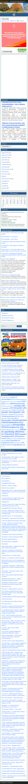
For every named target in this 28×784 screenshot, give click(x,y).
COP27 (7, 403)
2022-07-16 (13, 20)
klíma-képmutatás (13, 418)
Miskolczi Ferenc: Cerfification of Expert (10, 280)
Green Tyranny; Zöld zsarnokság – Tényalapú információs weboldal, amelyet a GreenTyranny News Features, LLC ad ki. (14, 701)
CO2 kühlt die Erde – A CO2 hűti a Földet (11, 555)
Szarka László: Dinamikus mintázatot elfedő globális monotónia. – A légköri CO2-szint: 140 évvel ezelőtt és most (13, 289)
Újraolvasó (4, 188)
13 (14, 200)
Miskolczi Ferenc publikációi (8, 488)
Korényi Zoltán (5, 162)
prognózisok (7, 442)
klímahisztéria (14, 422)
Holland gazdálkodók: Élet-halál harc (10, 464)
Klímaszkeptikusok (6, 476)
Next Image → (22, 51)
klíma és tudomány (12, 432)
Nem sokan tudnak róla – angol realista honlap (12, 697)
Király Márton (5, 159)
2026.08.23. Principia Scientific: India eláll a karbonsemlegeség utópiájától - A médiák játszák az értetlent (14, 121)
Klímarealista (4, 1)
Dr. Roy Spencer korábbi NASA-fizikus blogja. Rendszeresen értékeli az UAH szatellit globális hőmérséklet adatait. (12, 593)
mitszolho (5, 19)
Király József (5, 157)
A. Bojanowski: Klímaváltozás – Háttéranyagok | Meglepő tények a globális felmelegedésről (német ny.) (13, 567)
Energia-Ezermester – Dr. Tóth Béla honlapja (12, 516)
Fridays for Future (18, 410)
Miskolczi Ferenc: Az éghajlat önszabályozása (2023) (13, 297)
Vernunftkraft (5, 543)
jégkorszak (4, 418)
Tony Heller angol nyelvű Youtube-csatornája (12, 601)
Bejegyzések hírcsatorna (7, 315)
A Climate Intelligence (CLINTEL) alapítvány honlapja (14, 596)
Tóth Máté (4, 185)
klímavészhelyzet (6, 429)
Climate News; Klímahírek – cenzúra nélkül (11, 709)
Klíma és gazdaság (13, 430)
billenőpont (5, 401)
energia (19, 406)
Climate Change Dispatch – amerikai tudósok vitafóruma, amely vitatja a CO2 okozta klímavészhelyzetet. (12, 637)
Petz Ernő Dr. (5, 174)
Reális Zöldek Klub (6, 478)
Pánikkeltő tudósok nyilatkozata (9, 377)
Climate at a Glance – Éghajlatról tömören (11, 745)
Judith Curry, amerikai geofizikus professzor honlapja (14, 650)
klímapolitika (13, 425)
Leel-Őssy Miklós (6, 164)
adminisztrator (6, 20)
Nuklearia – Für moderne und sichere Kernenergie (13, 558)
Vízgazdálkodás (18, 445)
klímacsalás (8, 420)
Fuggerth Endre (5, 152)
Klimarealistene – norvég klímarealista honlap (12, 766)
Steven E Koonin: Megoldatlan (8, 258)
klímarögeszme (14, 427)
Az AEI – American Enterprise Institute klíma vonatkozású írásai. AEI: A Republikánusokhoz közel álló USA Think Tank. (14, 617)
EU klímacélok (18, 408)
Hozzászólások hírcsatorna (8, 317)
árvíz (3, 446)
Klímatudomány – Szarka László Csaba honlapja (13, 518)
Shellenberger (17, 442)
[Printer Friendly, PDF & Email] (22, 49)
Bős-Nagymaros (12, 401)
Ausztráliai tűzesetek (20, 399)
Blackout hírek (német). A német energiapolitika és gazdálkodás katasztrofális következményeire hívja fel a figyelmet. (13, 562)
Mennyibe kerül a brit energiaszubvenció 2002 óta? (13, 773)
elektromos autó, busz (7, 406)
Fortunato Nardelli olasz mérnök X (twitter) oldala (13, 768)
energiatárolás (5, 408)
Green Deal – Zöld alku (8, 414)
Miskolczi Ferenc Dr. (6, 169)
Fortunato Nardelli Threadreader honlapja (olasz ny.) (13, 771)
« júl (2, 206)
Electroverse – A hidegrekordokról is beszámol (12, 589)
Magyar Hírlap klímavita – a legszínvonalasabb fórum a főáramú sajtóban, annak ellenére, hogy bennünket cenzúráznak (14, 492)
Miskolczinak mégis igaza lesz (9, 363)
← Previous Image (7, 51)
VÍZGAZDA (8, 444)
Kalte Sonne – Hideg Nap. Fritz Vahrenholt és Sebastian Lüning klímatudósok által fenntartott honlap (12, 552)
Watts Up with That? (6, 586)
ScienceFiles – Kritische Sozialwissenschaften (12, 536)
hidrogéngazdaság (9, 416)
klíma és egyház (16, 429)
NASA (20, 438)
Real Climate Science (7, 603)
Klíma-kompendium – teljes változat (9, 239)
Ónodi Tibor (4, 171)
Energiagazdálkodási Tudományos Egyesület (12, 508)
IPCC (20, 416)
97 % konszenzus (5, 397)
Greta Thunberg (19, 414)
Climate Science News (7, 599)
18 (7, 202)
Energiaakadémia (6, 480)
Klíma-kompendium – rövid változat (9, 236)
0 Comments (21, 20)
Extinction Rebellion (6, 410)
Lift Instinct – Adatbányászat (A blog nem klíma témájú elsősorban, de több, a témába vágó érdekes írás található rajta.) (13, 512)
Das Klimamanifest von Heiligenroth (10, 541)
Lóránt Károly (5, 167)
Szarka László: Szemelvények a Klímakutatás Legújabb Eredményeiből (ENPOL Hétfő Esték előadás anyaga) (13, 255)
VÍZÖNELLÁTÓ (5, 502)
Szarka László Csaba (6, 178)
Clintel (19, 401)
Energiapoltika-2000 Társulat (8, 483)
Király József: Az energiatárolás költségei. (11, 275)
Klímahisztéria (5, 495)
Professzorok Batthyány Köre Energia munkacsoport (14, 520)
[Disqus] (14, 76)
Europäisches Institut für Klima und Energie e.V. (12, 534)
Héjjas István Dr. (5, 155)
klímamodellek (7, 425)
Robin (3, 176)
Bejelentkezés (5, 313)
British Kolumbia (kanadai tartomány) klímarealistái (13, 760)
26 (10, 203)
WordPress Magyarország (7, 320)
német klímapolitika (13, 440)
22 (21, 202)
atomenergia (7, 399)
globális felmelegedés (12, 412)
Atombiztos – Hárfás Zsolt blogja (9, 485)
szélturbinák (4, 181)
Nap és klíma (14, 438)
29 (21, 203)
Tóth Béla (4, 183)
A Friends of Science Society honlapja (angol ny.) (13, 640)
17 (3, 202)
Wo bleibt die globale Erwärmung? (9, 539)
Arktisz (14, 397)
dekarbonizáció (17, 404)
